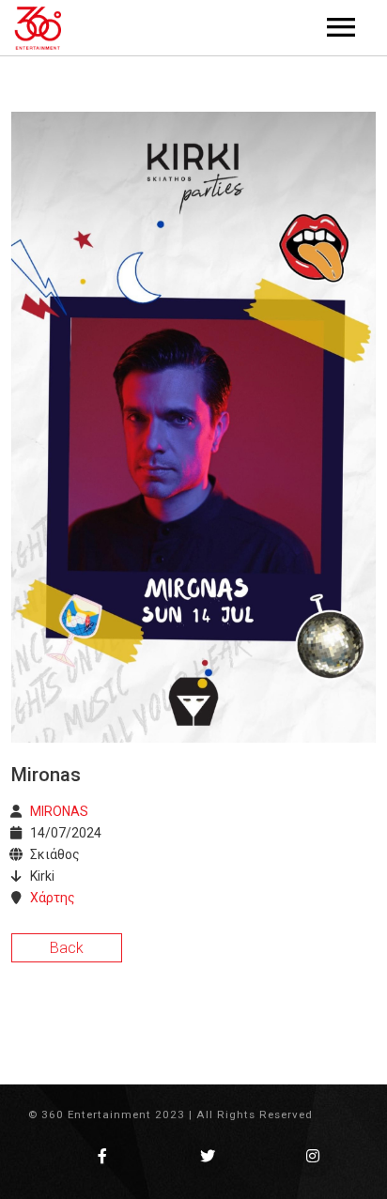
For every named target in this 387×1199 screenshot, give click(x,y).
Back (67, 948)
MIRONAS (59, 811)
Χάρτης (52, 897)
